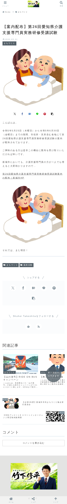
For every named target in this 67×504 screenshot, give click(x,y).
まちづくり (12, 265)
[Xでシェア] (14, 113)
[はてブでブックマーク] (29, 113)
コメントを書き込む (33, 443)
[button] (52, 113)
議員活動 (28, 265)
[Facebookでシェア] (22, 113)
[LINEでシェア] (37, 113)
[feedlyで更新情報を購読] (28, 326)
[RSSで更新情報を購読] (39, 326)
